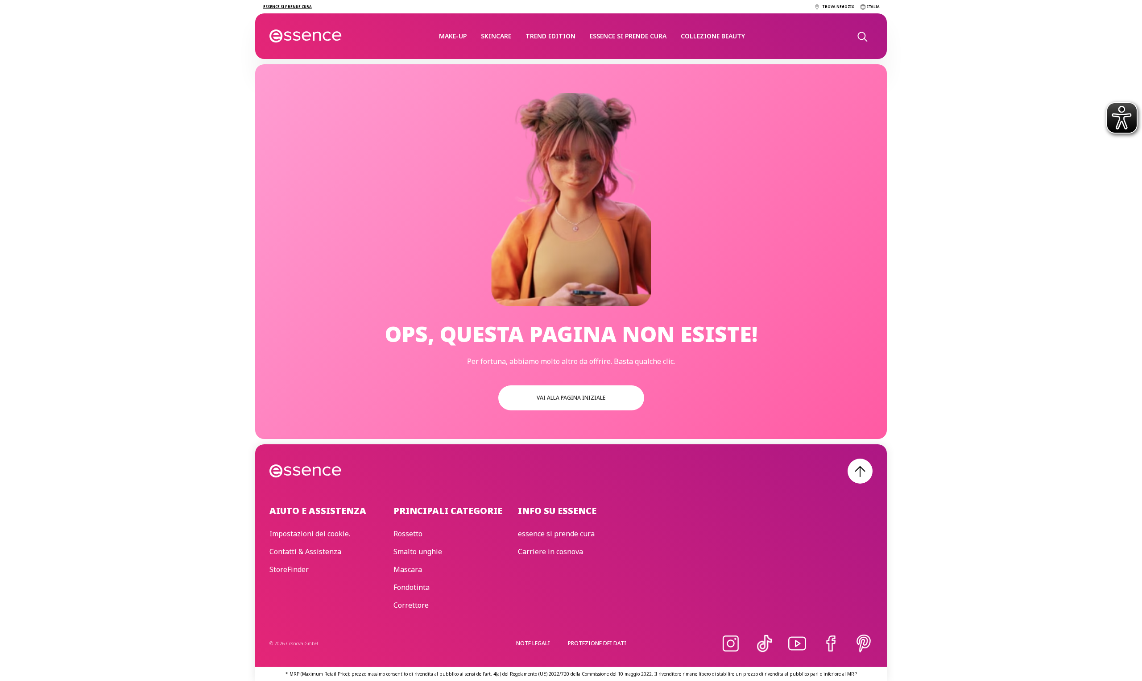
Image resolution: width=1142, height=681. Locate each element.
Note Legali (533, 643)
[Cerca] (862, 36)
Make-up (453, 36)
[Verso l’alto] (860, 471)
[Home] (305, 36)
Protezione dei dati (597, 643)
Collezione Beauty (713, 36)
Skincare (496, 36)
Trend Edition (550, 36)
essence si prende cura (628, 36)
